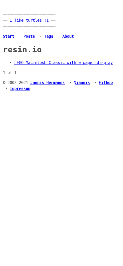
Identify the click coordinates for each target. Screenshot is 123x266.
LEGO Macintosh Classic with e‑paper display (63, 62)
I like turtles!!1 (29, 20)
